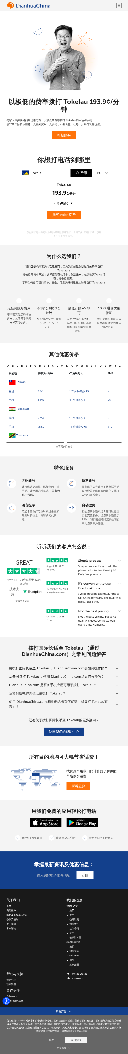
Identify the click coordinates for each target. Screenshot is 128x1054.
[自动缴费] (71, 508)
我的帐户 (11, 910)
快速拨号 (88, 480)
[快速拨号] (71, 483)
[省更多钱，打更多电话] (35, 779)
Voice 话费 (72, 905)
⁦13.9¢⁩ (41, 400)
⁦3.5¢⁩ (40, 391)
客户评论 (11, 928)
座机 (11, 391)
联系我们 (11, 984)
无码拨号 (28, 480)
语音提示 (28, 505)
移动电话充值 (73, 942)
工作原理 (74, 964)
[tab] (8, 366)
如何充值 (74, 951)
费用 (72, 914)
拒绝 (51, 1040)
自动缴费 (88, 505)
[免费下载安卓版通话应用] (82, 822)
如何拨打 (74, 923)
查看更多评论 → (24, 600)
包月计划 (74, 919)
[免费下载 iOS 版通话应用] (46, 822)
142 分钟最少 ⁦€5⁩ (79, 391)
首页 (8, 905)
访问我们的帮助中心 (64, 731)
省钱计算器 (75, 937)
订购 (85, 875)
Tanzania (22, 435)
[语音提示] (11, 508)
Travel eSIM (72, 955)
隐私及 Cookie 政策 (16, 914)
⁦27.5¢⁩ (41, 418)
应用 (72, 932)
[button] (119, 5)
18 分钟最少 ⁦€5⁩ (78, 418)
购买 (72, 910)
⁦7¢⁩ (109, 400)
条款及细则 (12, 919)
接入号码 (74, 928)
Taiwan (21, 382)
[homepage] (61, 5)
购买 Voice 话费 (64, 214)
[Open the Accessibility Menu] (6, 1001)
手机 (11, 400)
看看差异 (78, 786)
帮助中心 (11, 979)
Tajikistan (22, 409)
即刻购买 (64, 135)
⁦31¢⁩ (110, 427)
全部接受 (76, 1040)
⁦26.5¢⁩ (41, 427)
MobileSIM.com (15, 1000)
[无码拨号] (11, 483)
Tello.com (11, 996)
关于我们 (11, 923)
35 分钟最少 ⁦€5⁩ (78, 400)
